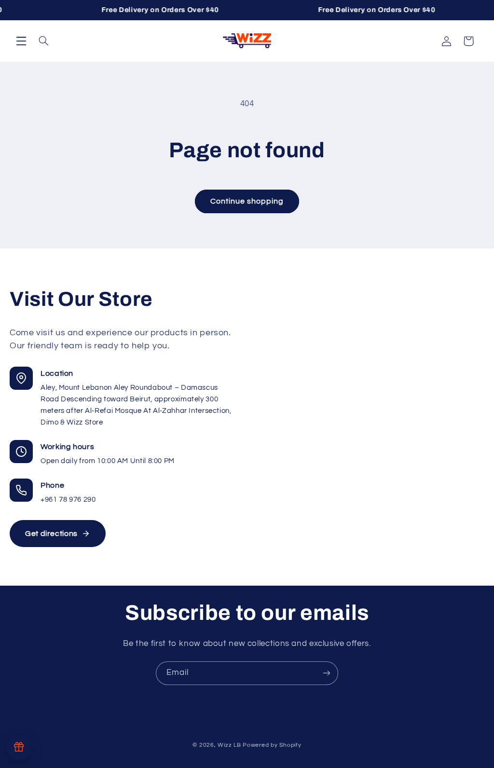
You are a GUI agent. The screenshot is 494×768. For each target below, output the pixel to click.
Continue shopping (247, 201)
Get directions (51, 533)
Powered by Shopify (272, 745)
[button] (21, 40)
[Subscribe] (327, 673)
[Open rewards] (19, 747)
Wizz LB (229, 745)
